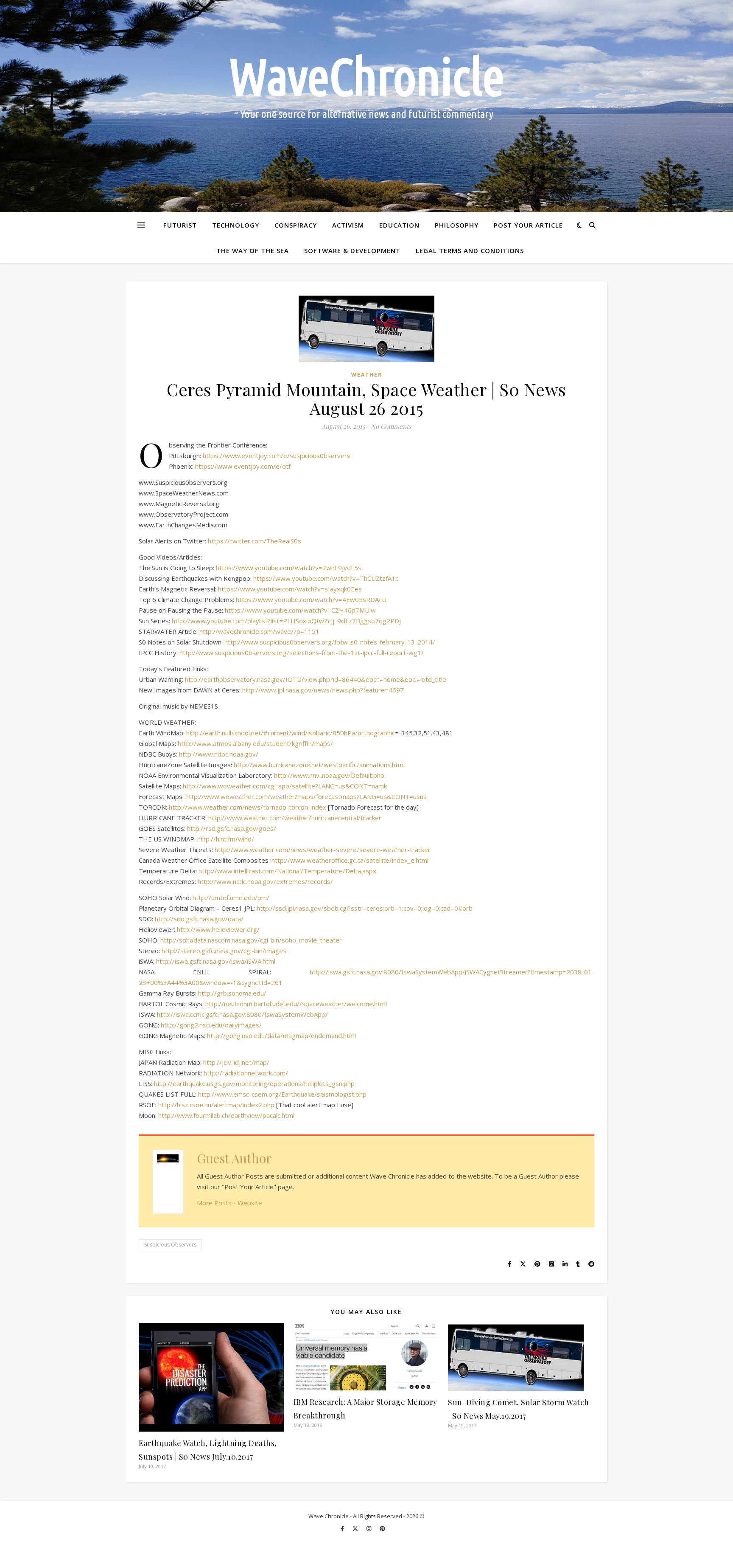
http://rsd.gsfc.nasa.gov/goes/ (231, 828)
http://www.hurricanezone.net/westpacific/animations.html (319, 764)
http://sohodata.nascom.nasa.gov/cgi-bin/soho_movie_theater (251, 940)
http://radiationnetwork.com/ (246, 1073)
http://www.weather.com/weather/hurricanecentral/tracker (294, 817)
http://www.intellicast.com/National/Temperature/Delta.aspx (287, 871)
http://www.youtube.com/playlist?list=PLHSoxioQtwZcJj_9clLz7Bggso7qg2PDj (286, 620)
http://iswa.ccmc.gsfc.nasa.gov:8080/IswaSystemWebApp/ (242, 1014)
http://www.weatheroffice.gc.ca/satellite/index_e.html (349, 860)
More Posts (214, 1203)
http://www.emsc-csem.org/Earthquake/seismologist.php (282, 1094)
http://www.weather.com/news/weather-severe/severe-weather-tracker (323, 849)
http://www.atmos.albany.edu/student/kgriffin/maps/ (255, 743)
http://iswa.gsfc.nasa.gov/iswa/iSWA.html (215, 961)
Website (250, 1203)
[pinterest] (382, 1528)
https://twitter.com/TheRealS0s (254, 541)
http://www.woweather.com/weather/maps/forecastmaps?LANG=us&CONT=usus (306, 796)
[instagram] (369, 1528)
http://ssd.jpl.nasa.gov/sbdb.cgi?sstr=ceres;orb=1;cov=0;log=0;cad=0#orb (365, 908)
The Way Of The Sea (252, 250)
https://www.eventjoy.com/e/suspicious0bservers (276, 455)
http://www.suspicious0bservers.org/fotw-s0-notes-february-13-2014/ (329, 642)
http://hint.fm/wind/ (225, 839)
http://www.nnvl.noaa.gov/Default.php (329, 775)
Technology (235, 225)
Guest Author (234, 1158)
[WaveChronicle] (366, 106)
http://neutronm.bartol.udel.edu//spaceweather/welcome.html (296, 1003)
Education (399, 225)
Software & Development (352, 250)
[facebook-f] (343, 1528)
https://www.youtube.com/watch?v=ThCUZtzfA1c (325, 578)
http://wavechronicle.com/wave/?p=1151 (259, 631)
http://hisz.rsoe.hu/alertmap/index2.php (216, 1104)
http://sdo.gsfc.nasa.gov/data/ (199, 918)
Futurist (180, 225)
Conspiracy (295, 225)
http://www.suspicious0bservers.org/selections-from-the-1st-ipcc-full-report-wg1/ (301, 652)
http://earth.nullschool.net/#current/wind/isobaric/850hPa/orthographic (290, 733)
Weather (366, 374)
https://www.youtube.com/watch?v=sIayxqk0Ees (290, 589)
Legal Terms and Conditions (470, 250)
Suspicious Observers (170, 1244)
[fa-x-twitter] (356, 1528)
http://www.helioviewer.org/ (218, 929)
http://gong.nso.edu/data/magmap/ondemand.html (281, 1035)
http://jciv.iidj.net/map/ (236, 1062)
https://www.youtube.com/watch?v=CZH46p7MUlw (300, 610)
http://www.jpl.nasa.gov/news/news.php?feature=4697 (323, 690)
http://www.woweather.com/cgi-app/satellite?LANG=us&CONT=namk (285, 786)
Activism (348, 225)
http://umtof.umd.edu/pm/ (231, 897)
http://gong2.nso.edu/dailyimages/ (211, 1025)
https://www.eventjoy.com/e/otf (243, 466)
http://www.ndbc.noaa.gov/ (218, 754)
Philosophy (456, 225)
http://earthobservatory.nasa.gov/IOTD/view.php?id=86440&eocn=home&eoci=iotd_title (315, 679)
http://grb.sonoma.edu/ (232, 993)
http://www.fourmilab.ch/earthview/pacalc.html (226, 1115)
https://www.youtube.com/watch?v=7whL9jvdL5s (288, 567)
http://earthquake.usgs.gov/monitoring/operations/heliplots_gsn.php (254, 1083)
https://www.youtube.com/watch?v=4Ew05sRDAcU (311, 599)
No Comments (391, 426)
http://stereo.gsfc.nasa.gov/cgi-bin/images (224, 950)
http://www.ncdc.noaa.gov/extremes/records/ (265, 881)
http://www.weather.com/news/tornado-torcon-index (247, 807)
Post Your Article (528, 225)
